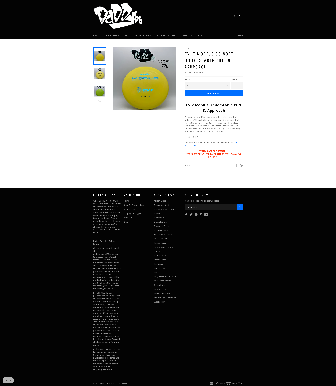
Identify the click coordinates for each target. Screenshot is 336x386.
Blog (200, 35)
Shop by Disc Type (166, 35)
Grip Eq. (158, 251)
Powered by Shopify (120, 383)
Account (240, 36)
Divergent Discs (161, 226)
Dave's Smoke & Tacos (164, 209)
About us (188, 35)
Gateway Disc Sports (163, 247)
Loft (156, 272)
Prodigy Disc (160, 289)
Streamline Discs (162, 293)
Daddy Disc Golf (106, 383)
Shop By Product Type (116, 35)
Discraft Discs (160, 222)
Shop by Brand (142, 35)
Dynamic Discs (161, 230)
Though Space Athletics (165, 297)
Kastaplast (159, 264)
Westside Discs (161, 302)
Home (96, 35)
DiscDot (158, 213)
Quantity (234, 79)
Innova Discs (160, 259)
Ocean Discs (160, 285)
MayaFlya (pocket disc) (165, 276)
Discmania (159, 217)
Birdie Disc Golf (161, 205)
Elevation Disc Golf (163, 234)
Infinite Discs (160, 255)
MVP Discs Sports (162, 281)
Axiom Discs (160, 201)
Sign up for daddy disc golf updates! (202, 201)
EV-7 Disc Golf (160, 238)
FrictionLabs (160, 243)
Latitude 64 (159, 268)
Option (187, 79)
